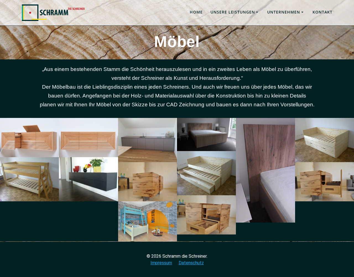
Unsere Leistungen (232, 12)
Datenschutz (191, 262)
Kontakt (322, 12)
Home (196, 12)
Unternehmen (283, 12)
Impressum (161, 262)
